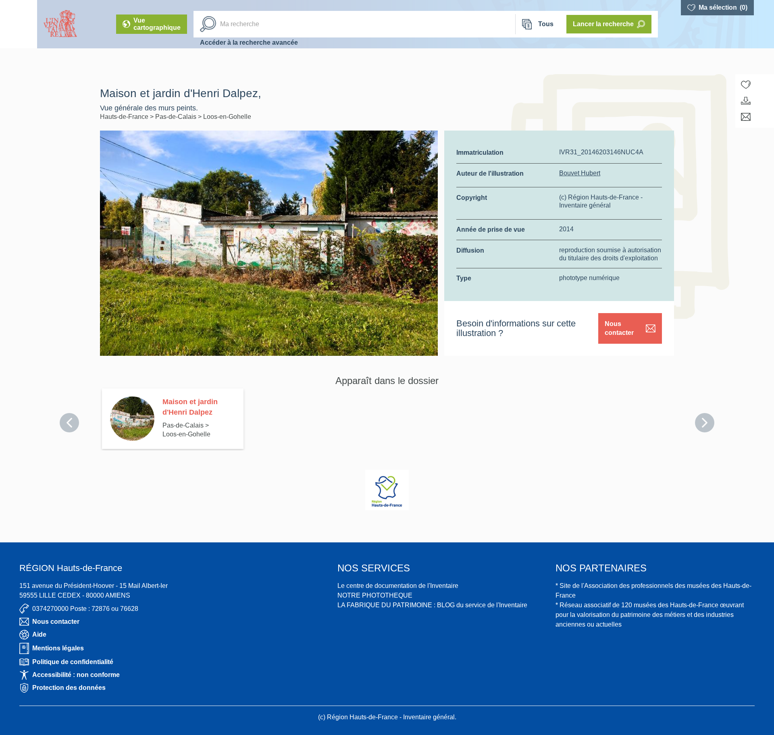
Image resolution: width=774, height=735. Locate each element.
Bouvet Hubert (579, 173)
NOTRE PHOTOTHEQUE (374, 595)
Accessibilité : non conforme (76, 674)
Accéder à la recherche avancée (249, 42)
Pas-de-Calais (176, 116)
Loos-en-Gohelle (227, 116)
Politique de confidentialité (72, 661)
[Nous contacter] (746, 117)
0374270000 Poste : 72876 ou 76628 (85, 608)
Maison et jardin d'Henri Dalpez (190, 407)
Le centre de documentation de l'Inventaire (397, 585)
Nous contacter (619, 328)
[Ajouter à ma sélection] (746, 84)
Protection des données (69, 687)
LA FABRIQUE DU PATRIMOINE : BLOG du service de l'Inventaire (432, 605)
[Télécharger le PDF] (746, 101)
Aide (39, 634)
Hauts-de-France (125, 116)
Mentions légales (58, 648)
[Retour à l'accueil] (18, 24)
